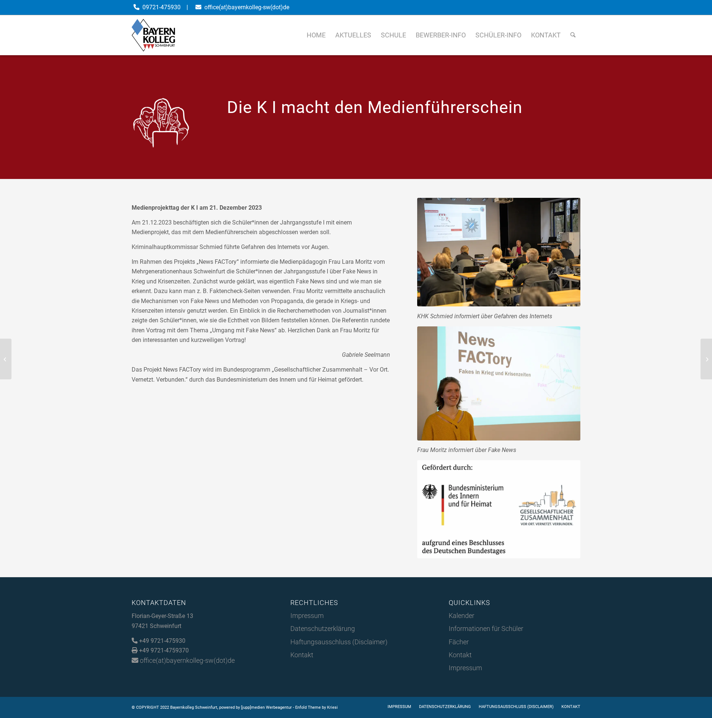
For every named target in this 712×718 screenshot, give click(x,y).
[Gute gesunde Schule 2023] (5, 359)
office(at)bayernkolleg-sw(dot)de (246, 7)
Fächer (459, 642)
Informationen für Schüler (486, 628)
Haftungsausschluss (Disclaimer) (339, 642)
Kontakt (301, 655)
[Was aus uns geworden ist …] (706, 359)
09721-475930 (161, 7)
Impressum (307, 615)
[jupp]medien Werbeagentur (266, 707)
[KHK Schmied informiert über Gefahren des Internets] (498, 252)
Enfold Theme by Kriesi (316, 707)
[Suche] (573, 35)
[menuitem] (316, 35)
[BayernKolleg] (153, 35)
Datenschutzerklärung (322, 628)
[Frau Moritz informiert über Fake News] (498, 383)
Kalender (461, 615)
